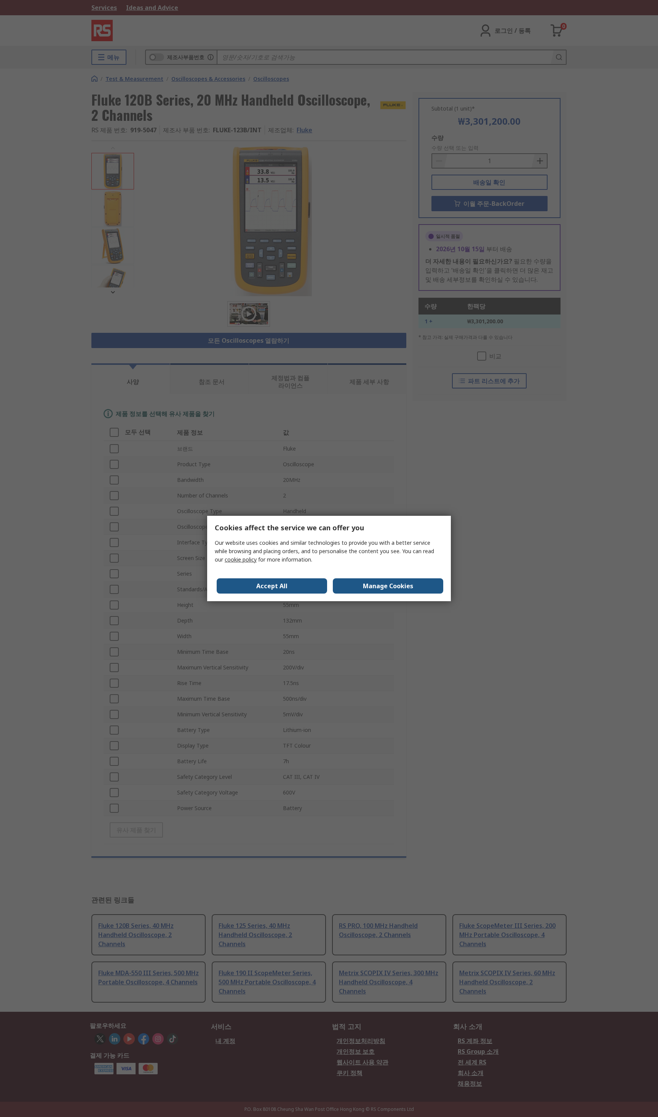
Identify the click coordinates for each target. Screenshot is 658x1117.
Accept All (271, 586)
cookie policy (241, 559)
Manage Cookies (388, 586)
